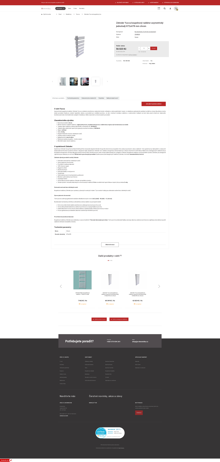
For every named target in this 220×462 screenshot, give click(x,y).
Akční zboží (137, 364)
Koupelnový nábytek (89, 371)
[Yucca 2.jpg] (96, 81)
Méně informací (110, 244)
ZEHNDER (137, 34)
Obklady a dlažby (89, 361)
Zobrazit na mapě (64, 415)
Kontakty (62, 364)
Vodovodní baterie (89, 364)
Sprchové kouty (108, 364)
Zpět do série (47, 14)
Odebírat (139, 412)
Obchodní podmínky (64, 367)
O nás (61, 361)
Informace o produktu (58, 98)
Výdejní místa (63, 374)
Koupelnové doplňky (109, 371)
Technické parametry (73, 98)
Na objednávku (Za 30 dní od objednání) (145, 31)
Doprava (62, 371)
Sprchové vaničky (109, 367)
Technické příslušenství (90, 380)
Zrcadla (107, 377)
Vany (86, 367)
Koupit (154, 48)
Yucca (78, 14)
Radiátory (69, 14)
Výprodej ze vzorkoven (140, 367)
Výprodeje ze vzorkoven (110, 380)
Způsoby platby (63, 377)
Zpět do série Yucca (99, 319)
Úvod (60, 14)
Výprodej (137, 361)
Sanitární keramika (109, 361)
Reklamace (62, 380)
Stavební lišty (108, 374)
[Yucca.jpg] (63, 81)
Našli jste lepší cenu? (112, 98)
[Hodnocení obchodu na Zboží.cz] (6, 460)
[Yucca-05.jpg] (74, 81)
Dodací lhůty (62, 383)
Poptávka (101, 98)
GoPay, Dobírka (132, 54)
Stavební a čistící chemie (90, 377)
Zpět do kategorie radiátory (119, 319)
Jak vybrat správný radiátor (154, 104)
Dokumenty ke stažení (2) (89, 98)
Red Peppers (121, 448)
